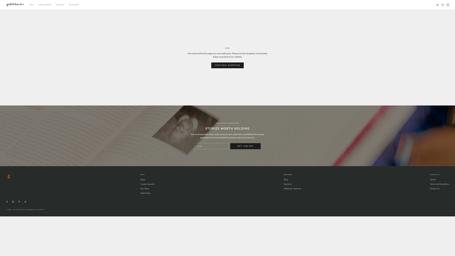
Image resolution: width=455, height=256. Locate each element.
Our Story (60, 4)
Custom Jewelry (44, 4)
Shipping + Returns (292, 188)
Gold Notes (74, 4)
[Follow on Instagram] (13, 202)
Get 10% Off (245, 146)
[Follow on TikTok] (25, 202)
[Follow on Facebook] (7, 202)
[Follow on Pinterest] (19, 202)
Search (433, 179)
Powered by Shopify (35, 209)
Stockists (288, 184)
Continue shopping (227, 65)
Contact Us (435, 188)
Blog (286, 179)
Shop (31, 4)
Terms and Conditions (439, 184)
